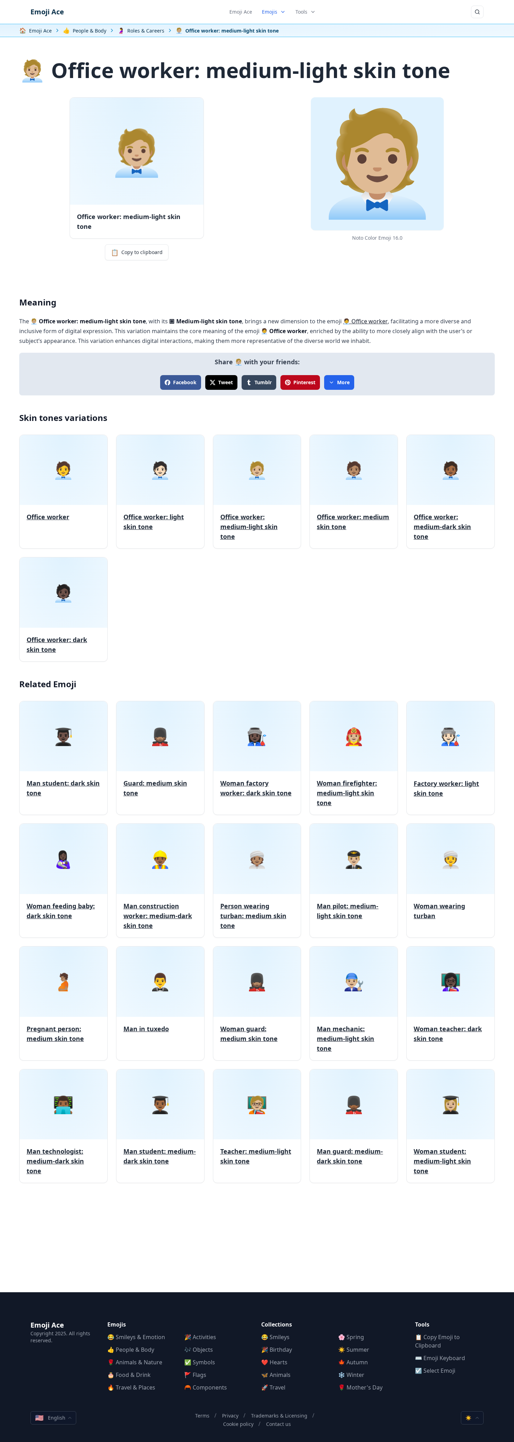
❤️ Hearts (274, 1362)
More (343, 382)
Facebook (185, 382)
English (50, 1417)
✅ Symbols (199, 1362)
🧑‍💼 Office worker (365, 321)
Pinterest (304, 382)
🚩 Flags (195, 1375)
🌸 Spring (351, 1337)
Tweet (225, 382)
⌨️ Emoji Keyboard (440, 1358)
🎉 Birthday (276, 1349)
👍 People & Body (130, 1349)
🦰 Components (205, 1387)
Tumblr (263, 382)
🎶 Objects (198, 1349)
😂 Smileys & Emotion (136, 1337)
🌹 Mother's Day (360, 1387)
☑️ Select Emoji (435, 1370)
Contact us (278, 1424)
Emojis (269, 11)
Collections (276, 1324)
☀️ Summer (353, 1349)
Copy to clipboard (137, 252)
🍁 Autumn (353, 1362)
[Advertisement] (257, 1243)
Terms (202, 1415)
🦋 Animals (276, 1375)
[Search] (477, 12)
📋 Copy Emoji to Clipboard (437, 1341)
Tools (301, 11)
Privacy (230, 1415)
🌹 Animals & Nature (134, 1362)
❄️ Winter (351, 1375)
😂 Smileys (275, 1337)
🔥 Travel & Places (131, 1387)
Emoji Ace (47, 11)
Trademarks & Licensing (279, 1415)
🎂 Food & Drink (129, 1375)
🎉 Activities (200, 1337)
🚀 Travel (273, 1387)
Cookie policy (238, 1424)
